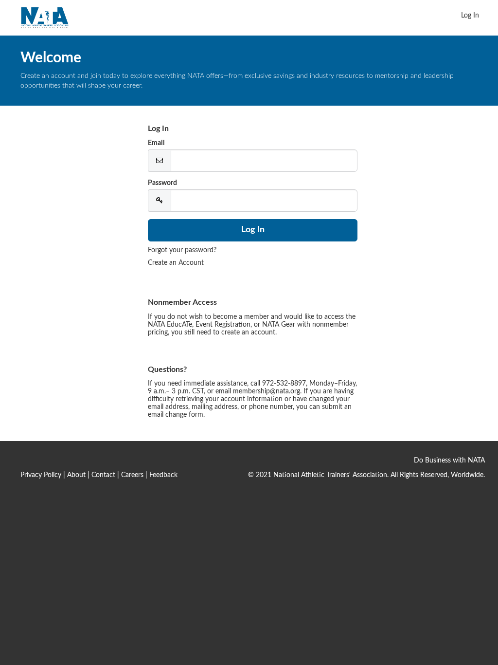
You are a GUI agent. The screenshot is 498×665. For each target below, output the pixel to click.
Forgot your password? (182, 250)
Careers (132, 475)
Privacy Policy (40, 475)
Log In (470, 15)
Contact (103, 475)
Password (162, 183)
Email (156, 143)
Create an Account (176, 262)
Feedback (163, 475)
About (76, 475)
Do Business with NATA (449, 460)
